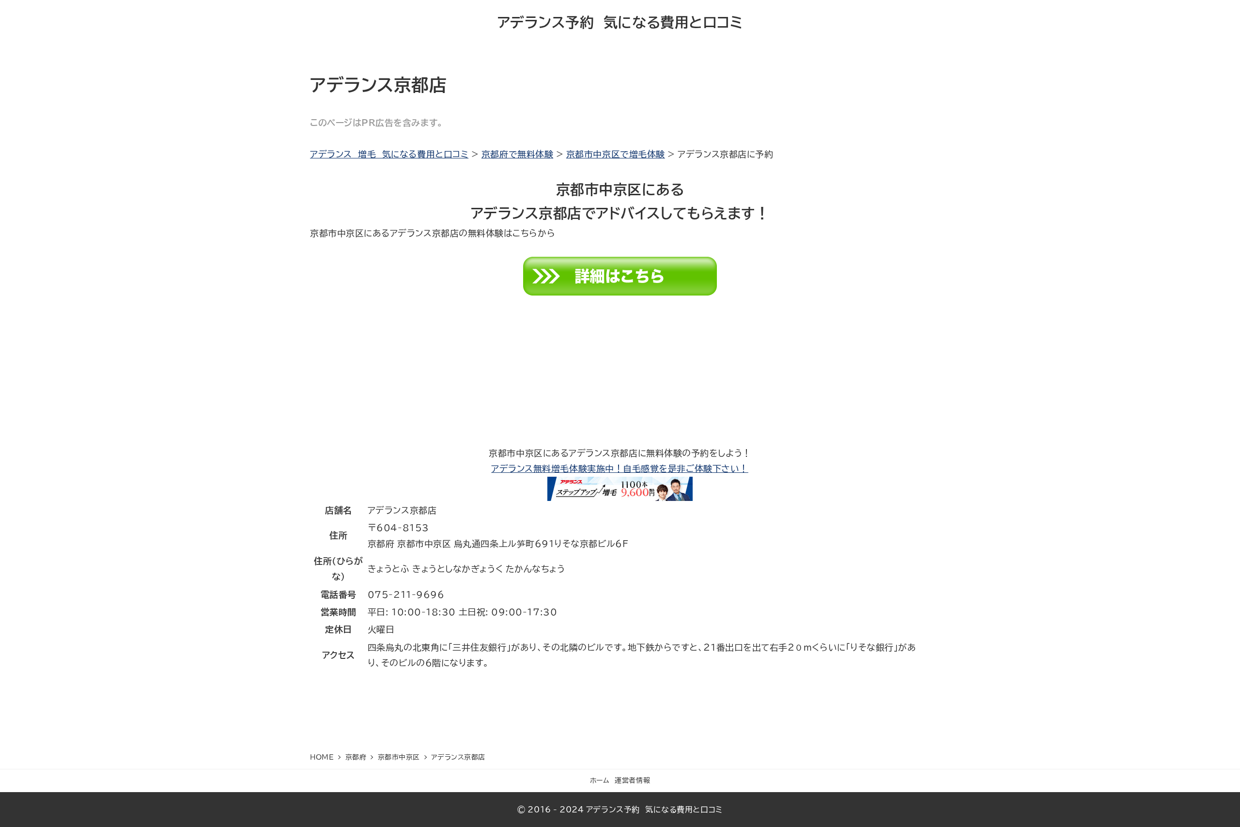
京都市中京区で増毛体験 (615, 154)
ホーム (600, 780)
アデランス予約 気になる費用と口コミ (620, 22)
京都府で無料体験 (517, 154)
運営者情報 (632, 780)
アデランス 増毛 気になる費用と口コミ (389, 154)
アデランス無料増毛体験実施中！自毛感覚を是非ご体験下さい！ (619, 468)
